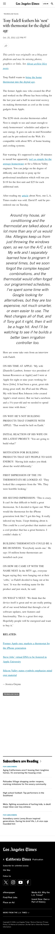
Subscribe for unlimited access (15, 866)
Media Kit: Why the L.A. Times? (41, 894)
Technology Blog (11, 14)
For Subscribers (10, 766)
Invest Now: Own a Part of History (40, 900)
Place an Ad (8, 903)
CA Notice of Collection (17, 924)
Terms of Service (36, 922)
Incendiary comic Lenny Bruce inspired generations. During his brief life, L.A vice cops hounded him (25, 821)
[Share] (6, 46)
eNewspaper (9, 893)
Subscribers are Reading (20, 761)
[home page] (27, 3)
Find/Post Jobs (10, 898)
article (25, 195)
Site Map (6, 870)
